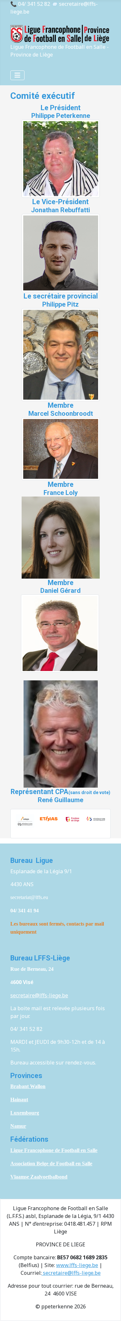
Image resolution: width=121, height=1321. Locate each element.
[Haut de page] (110, 1309)
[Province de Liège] (72, 819)
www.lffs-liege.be (77, 1265)
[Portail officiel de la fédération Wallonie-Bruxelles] (96, 818)
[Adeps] (25, 820)
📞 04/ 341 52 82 (30, 3)
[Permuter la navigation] (17, 75)
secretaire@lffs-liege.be (39, 995)
